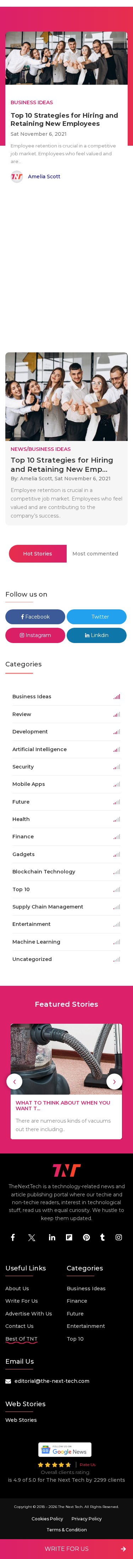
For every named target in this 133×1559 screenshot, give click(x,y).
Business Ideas (86, 1288)
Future (75, 1314)
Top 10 (75, 1339)
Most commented (95, 554)
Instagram (37, 635)
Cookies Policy (47, 1518)
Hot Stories (37, 554)
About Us (17, 1288)
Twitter (99, 617)
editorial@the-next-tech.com (52, 1381)
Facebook (37, 617)
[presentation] (14, 1081)
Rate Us (87, 1464)
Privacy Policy (87, 1518)
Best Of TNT (21, 1339)
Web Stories (21, 1420)
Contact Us (19, 1326)
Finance (77, 1301)
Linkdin (99, 635)
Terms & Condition (66, 1529)
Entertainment (86, 1326)
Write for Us (21, 1301)
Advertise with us (28, 1314)
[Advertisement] (66, 268)
